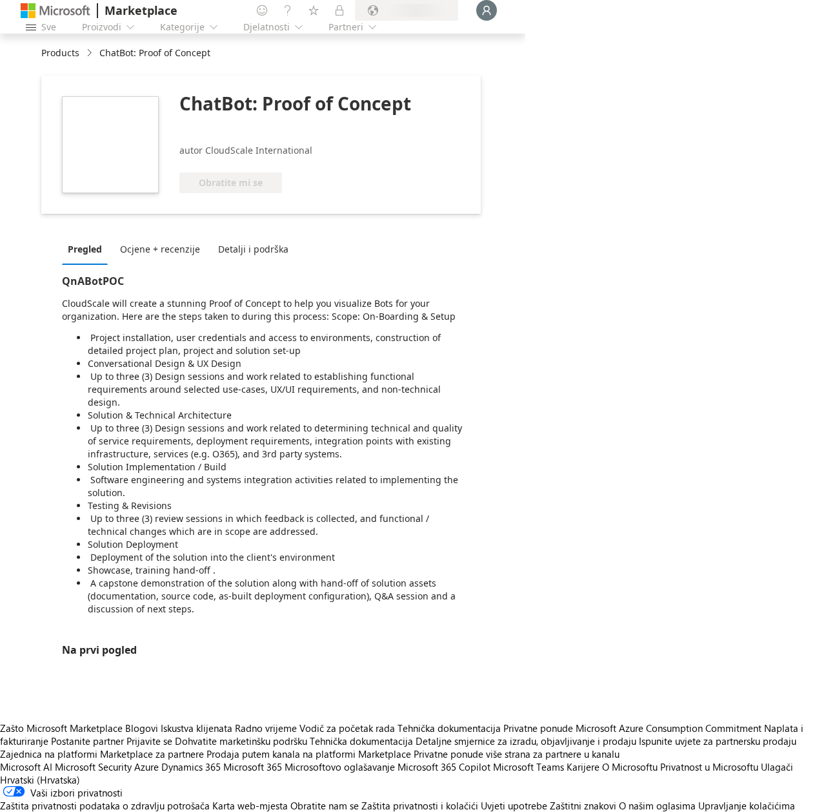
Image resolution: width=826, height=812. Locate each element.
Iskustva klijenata (196, 728)
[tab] (88, 248)
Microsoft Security (93, 766)
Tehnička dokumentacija (449, 728)
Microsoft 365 (252, 766)
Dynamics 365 (191, 766)
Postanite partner (87, 740)
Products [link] (60, 53)
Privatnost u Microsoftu (709, 766)
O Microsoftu (630, 766)
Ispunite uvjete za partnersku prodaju (717, 740)
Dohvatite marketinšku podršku (241, 740)
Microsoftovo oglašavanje (340, 766)
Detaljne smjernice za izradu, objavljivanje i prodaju (526, 740)
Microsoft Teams (528, 766)
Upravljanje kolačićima (746, 805)
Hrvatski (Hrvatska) (40, 779)
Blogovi (141, 728)
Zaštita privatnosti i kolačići (419, 805)
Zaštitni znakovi (583, 805)
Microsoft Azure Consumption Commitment (670, 728)
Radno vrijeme (266, 728)
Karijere (583, 766)
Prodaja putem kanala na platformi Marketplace (308, 753)
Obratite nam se (324, 805)
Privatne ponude (538, 728)
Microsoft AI (26, 766)
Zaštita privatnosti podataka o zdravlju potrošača (105, 805)
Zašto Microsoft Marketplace (61, 728)
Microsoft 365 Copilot (444, 766)
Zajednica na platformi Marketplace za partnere (102, 753)
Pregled (85, 249)
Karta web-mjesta (250, 805)
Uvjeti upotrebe (514, 805)
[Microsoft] (55, 10)
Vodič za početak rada (347, 728)
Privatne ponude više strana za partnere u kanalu (517, 753)
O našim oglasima (657, 805)
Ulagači (777, 766)
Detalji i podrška (253, 249)
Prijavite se (149, 740)
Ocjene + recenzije (160, 249)
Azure (146, 766)
